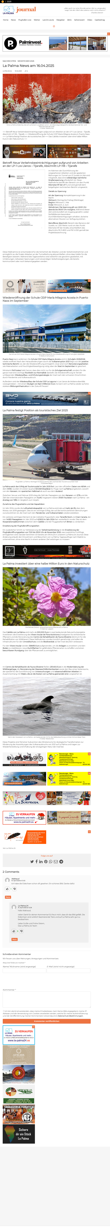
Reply (8, 897)
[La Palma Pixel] (19, 1143)
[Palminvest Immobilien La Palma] (55, 43)
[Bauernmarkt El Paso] (19, 1103)
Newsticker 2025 (26, 61)
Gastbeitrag (100, 20)
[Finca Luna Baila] (19, 1084)
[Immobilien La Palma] (19, 1044)
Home (5, 20)
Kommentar (9, 990)
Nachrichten (9, 61)
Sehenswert (79, 20)
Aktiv (69, 20)
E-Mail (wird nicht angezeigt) (60, 966)
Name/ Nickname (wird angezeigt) (19, 966)
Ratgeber (61, 20)
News (13, 20)
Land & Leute (48, 20)
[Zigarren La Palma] (19, 1123)
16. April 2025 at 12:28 (25, 907)
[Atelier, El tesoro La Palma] (19, 1064)
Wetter (37, 20)
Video (89, 20)
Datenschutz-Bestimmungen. (70, 1016)
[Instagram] (54, 26)
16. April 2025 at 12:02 (18, 880)
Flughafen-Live (24, 20)
